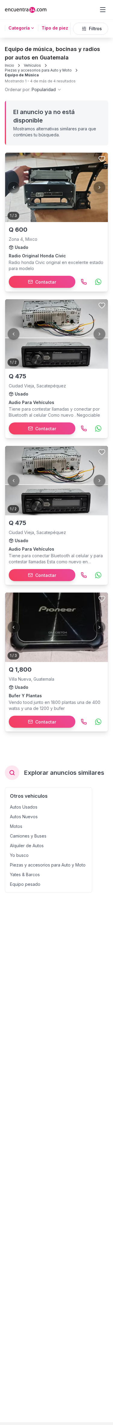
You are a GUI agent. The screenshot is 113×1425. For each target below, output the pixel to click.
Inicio (9, 65)
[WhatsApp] (98, 282)
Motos (16, 826)
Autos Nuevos (24, 816)
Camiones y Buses (28, 835)
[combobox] (33, 90)
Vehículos (32, 65)
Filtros (95, 28)
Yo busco (19, 855)
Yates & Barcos (25, 874)
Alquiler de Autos (27, 845)
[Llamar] (84, 282)
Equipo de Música (22, 75)
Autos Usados (23, 807)
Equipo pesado (25, 884)
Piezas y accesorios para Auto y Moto (38, 70)
